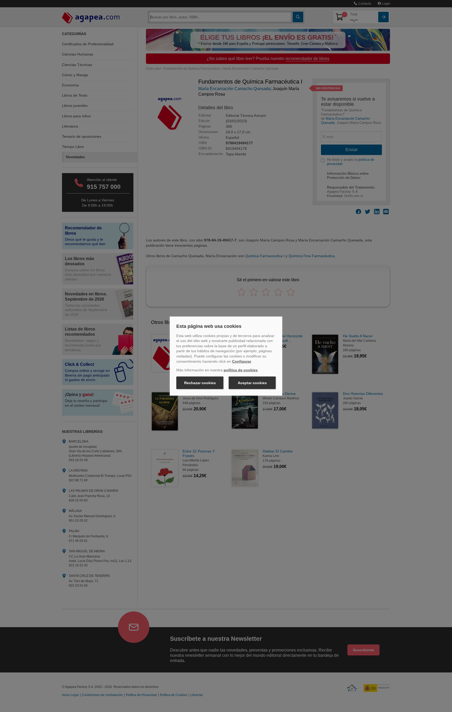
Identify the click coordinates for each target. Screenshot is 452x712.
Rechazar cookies (200, 383)
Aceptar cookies (252, 383)
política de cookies (241, 370)
